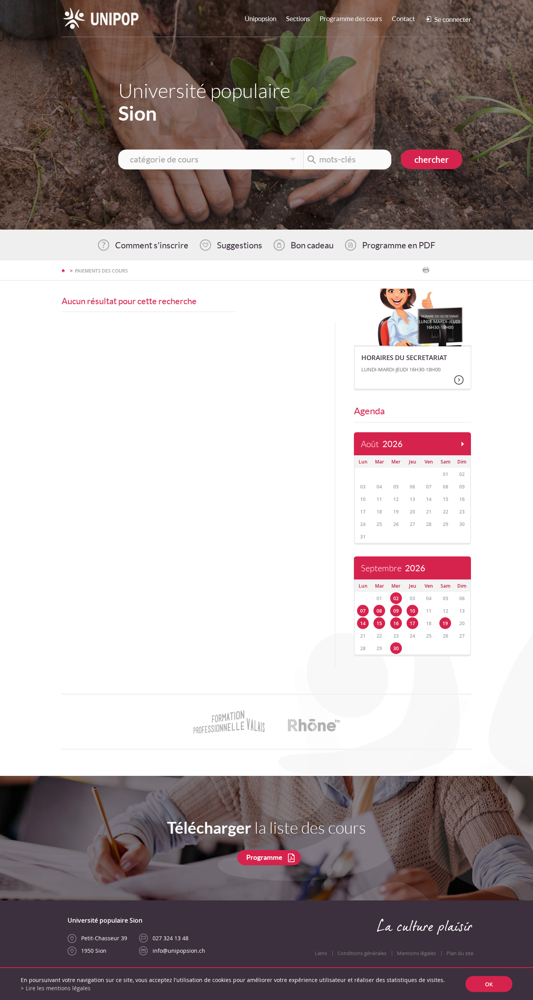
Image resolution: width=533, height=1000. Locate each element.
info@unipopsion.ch (179, 950)
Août (382, 444)
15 (379, 623)
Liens (321, 953)
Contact (403, 18)
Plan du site (459, 953)
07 (363, 611)
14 (363, 623)
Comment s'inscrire (151, 245)
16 (396, 623)
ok (489, 984)
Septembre (393, 568)
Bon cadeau (312, 245)
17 (412, 623)
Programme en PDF (398, 245)
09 (396, 611)
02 (396, 598)
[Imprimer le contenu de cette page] (426, 270)
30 (396, 648)
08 (379, 611)
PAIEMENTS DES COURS (101, 270)
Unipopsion (260, 18)
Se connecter (452, 19)
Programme (264, 857)
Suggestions (239, 245)
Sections (298, 18)
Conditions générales (362, 953)
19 (445, 623)
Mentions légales (416, 953)
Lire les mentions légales (58, 988)
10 (412, 611)
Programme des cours (351, 18)
